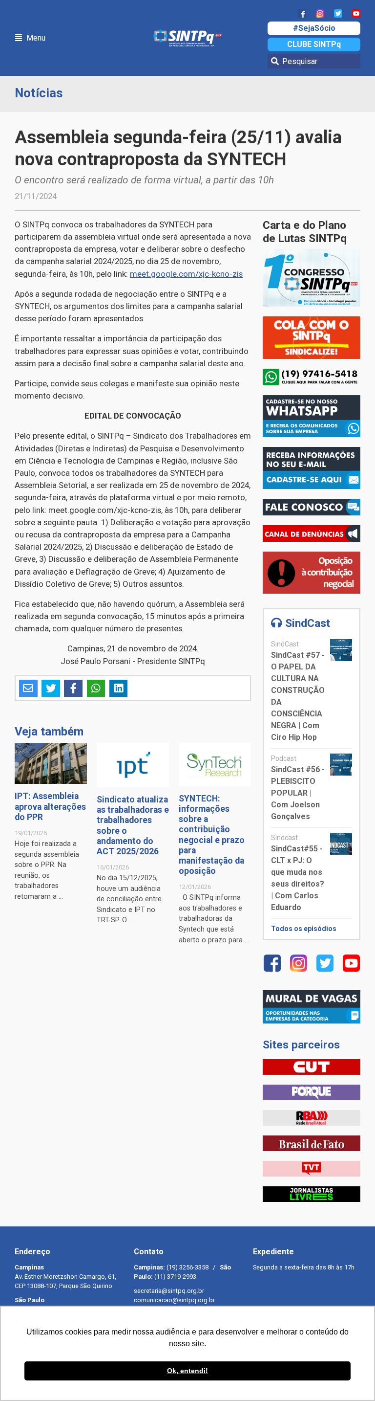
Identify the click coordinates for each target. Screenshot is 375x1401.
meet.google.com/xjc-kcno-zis (186, 274)
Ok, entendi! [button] (187, 1371)
